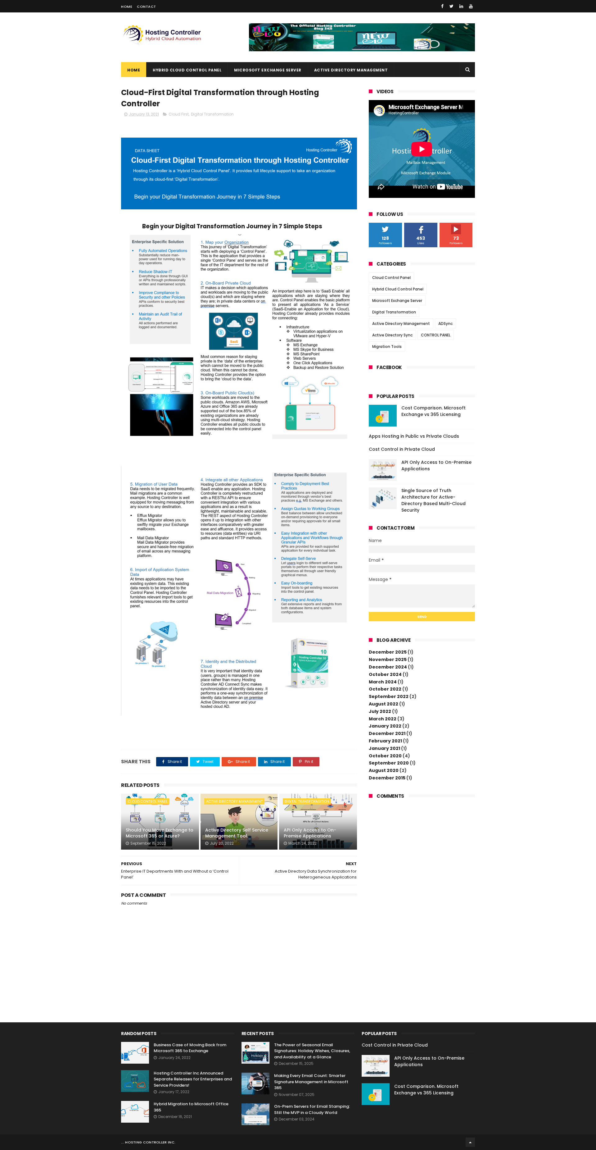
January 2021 (384, 748)
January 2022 (385, 726)
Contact (146, 6)
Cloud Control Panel (148, 801)
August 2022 (383, 704)
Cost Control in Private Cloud (402, 449)
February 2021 (385, 741)
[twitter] (451, 6)
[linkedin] (461, 6)
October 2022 (385, 689)
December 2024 (388, 667)
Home (126, 6)
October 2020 (385, 756)
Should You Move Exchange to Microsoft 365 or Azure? (159, 833)
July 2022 (380, 711)
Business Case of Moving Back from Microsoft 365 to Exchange (190, 1048)
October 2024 (385, 674)
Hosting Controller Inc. (150, 1142)
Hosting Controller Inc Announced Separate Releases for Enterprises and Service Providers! (193, 1079)
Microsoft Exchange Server (267, 70)
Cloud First (179, 114)
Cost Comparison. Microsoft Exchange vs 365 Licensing (433, 411)
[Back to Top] (470, 1142)
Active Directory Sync (392, 335)
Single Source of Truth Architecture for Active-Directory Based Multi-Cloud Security (433, 500)
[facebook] (442, 6)
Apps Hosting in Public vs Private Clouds (414, 436)
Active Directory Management (351, 70)
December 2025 (388, 652)
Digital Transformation (212, 114)
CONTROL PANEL (435, 335)
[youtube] (471, 6)
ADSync (445, 323)
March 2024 (383, 682)
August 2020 (384, 770)
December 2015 (387, 778)
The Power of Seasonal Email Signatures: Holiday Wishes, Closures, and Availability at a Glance (312, 1051)
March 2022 (382, 719)
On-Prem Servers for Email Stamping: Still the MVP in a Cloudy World (312, 1109)
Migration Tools (387, 346)
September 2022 (389, 696)
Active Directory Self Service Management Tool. (236, 833)
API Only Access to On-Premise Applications (310, 833)
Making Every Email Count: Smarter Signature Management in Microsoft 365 (311, 1082)
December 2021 (387, 733)
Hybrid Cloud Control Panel (187, 70)
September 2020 (389, 763)
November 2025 (388, 659)
